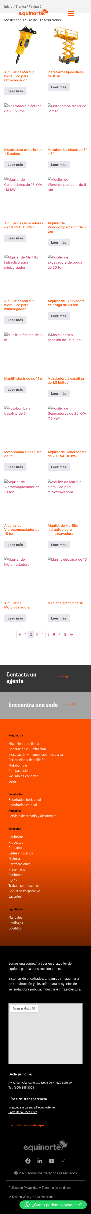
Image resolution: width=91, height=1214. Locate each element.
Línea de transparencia (27, 1099)
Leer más (15, 91)
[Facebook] (28, 1161)
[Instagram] (63, 1161)
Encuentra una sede (33, 704)
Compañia (14, 829)
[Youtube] (51, 1161)
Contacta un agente (21, 677)
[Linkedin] (39, 1161)
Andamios (14, 811)
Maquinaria (15, 735)
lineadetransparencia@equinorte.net (32, 1107)
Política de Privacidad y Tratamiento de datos (39, 1187)
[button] (53, 1204)
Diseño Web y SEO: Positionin (33, 1197)
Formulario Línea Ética (22, 1112)
